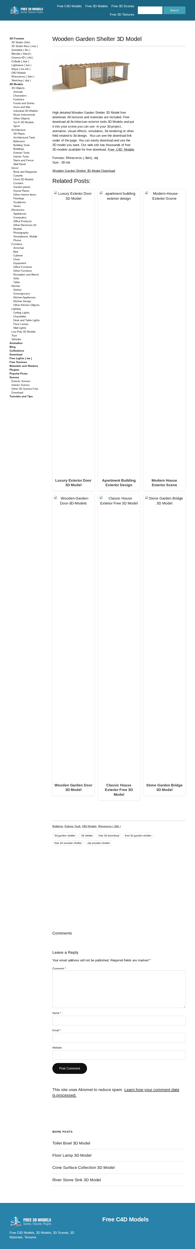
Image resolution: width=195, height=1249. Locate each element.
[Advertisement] (164, 110)
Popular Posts (19, 373)
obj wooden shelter (98, 842)
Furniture (16, 244)
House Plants (21, 190)
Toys (14, 335)
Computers (19, 217)
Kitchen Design (22, 301)
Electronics (17, 209)
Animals (18, 91)
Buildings (18, 148)
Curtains (18, 183)
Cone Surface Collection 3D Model (83, 1167)
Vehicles (16, 339)
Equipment (19, 263)
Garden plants (21, 186)
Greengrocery (21, 293)
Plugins (14, 369)
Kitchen (15, 285)
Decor (15, 167)
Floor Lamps (20, 324)
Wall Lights (19, 327)
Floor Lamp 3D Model (71, 1155)
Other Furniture (22, 270)
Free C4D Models (121, 149)
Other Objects (21, 118)
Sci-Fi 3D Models (23, 122)
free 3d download (109, 835)
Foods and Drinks (23, 103)
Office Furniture (22, 266)
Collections (17, 350)
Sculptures (19, 202)
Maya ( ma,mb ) (20, 68)
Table (16, 282)
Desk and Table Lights (26, 320)
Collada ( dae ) (20, 61)
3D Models (16, 84)
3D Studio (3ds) (20, 42)
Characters (19, 95)
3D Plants (19, 133)
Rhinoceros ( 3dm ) (22, 76)
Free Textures (18, 362)
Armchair (18, 247)
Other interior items (24, 194)
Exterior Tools (21, 152)
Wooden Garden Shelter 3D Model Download (83, 171)
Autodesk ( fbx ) (20, 49)
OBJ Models (18, 72)
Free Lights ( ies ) (21, 358)
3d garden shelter (64, 835)
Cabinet (17, 255)
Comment (59, 968)
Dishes (17, 289)
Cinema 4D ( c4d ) (22, 57)
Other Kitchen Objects (26, 304)
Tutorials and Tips (21, 396)
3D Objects (18, 87)
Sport (16, 126)
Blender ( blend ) (21, 53)
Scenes (14, 377)
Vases (17, 206)
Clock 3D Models (23, 179)
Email (56, 1030)
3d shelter (87, 835)
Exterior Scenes (20, 381)
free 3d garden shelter (138, 835)
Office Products (22, 221)
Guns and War (21, 107)
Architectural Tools (24, 137)
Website (57, 1047)
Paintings (18, 198)
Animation (16, 343)
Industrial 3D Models (25, 110)
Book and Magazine (25, 171)
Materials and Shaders (24, 365)
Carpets (18, 175)
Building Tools (21, 145)
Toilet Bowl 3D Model (71, 1143)
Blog (13, 346)
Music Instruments (24, 114)
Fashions (18, 99)
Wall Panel (19, 164)
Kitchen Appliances (24, 297)
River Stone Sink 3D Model (76, 1180)
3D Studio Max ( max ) (24, 46)
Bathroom (19, 141)
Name (56, 1012)
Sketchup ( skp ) (21, 80)
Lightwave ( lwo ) (21, 65)
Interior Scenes (20, 384)
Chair (16, 259)
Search (174, 10)
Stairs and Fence (23, 160)
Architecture (18, 129)
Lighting (16, 308)
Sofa (16, 278)
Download (16, 354)
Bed (15, 251)
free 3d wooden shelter (68, 842)
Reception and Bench (26, 274)
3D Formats (17, 38)
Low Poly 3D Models (23, 331)
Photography (21, 232)
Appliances (19, 213)
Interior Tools (21, 156)
